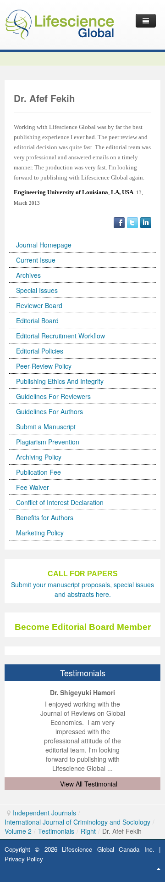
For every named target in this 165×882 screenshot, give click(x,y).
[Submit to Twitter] (132, 221)
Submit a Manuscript (46, 426)
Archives (28, 275)
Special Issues (37, 290)
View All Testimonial (88, 783)
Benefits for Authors (44, 517)
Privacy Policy (24, 858)
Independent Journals (44, 812)
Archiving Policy (38, 456)
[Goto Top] (158, 868)
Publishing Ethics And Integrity (60, 381)
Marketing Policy (40, 532)
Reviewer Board (39, 305)
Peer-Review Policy (44, 366)
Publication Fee (38, 472)
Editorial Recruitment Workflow (60, 335)
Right (88, 831)
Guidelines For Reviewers (53, 396)
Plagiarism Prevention (47, 441)
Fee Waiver (32, 487)
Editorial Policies (39, 350)
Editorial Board (37, 320)
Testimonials (56, 831)
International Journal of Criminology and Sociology (77, 821)
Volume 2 (18, 831)
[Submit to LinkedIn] (145, 221)
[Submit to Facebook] (119, 221)
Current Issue (35, 259)
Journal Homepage (44, 244)
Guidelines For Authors (49, 411)
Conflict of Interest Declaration (60, 502)
